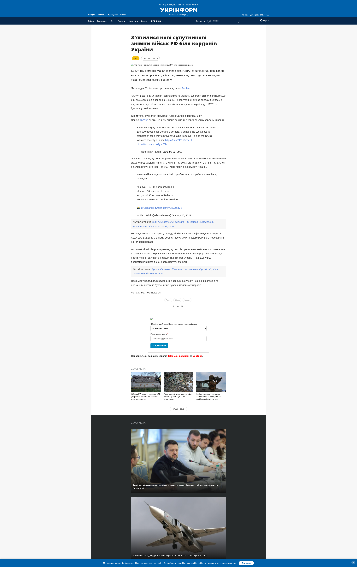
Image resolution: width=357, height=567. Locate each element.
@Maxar (146, 207)
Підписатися (159, 345)
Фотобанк (102, 15)
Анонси (123, 15)
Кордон (187, 300)
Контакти (200, 21)
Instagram (184, 356)
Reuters (186, 88)
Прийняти (246, 563)
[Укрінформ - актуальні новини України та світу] (178, 9)
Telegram (173, 356)
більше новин (178, 409)
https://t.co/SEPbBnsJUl (178, 140)
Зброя (177, 300)
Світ (112, 21)
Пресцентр (113, 15)
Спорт (144, 21)
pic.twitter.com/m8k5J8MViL (166, 207)
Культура (133, 21)
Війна (91, 21)
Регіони (121, 21)
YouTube (197, 356)
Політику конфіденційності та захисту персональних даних (209, 563)
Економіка (102, 21)
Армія (168, 300)
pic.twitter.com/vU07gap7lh (152, 144)
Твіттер (144, 120)
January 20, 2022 (172, 151)
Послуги (91, 15)
